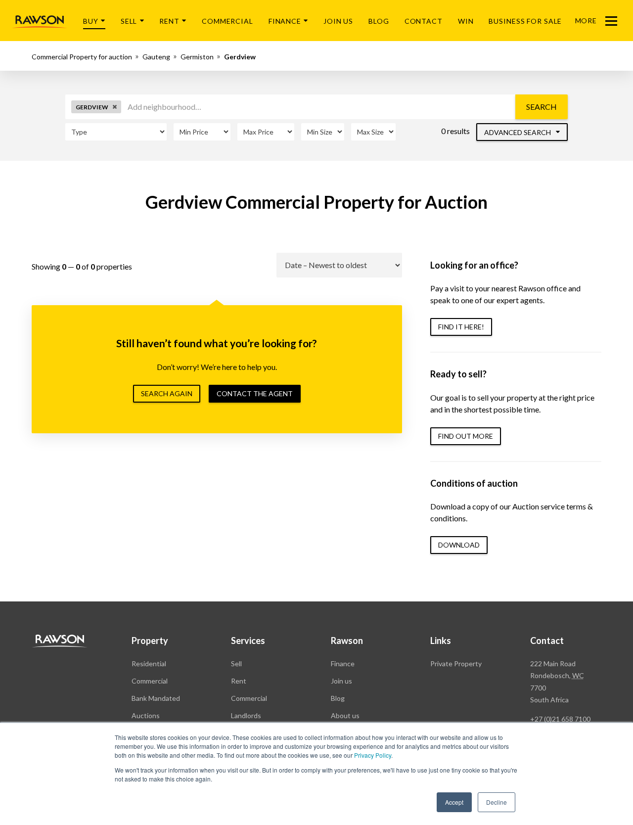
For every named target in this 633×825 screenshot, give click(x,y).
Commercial (227, 21)
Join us (341, 681)
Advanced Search (518, 132)
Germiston (197, 56)
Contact (424, 21)
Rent (169, 21)
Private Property (456, 663)
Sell (129, 21)
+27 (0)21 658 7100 (560, 719)
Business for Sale (525, 21)
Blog (378, 21)
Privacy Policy (372, 755)
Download (459, 545)
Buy (90, 21)
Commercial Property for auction (82, 56)
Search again (166, 393)
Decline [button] (496, 802)
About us (345, 715)
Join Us (338, 21)
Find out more (465, 436)
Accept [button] (454, 802)
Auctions (146, 715)
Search (541, 106)
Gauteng (156, 56)
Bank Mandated (156, 698)
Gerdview (240, 56)
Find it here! (461, 326)
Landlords (246, 715)
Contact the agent (255, 393)
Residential (149, 663)
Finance (285, 21)
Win (466, 21)
